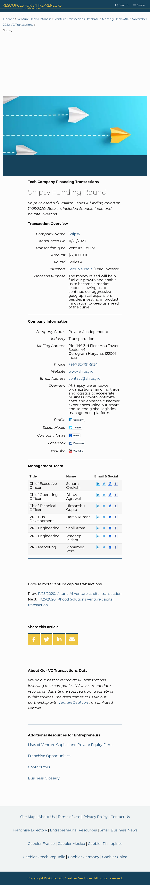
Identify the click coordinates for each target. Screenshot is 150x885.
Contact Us (120, 817)
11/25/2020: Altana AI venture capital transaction (79, 594)
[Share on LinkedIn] (59, 639)
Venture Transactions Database (77, 19)
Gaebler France (41, 844)
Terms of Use (69, 817)
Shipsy (74, 234)
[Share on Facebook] (34, 639)
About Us (46, 817)
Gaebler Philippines (105, 844)
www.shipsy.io (81, 371)
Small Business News (119, 830)
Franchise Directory (30, 830)
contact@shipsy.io (84, 378)
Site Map (28, 817)
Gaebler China (114, 857)
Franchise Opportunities (49, 756)
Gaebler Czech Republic (44, 857)
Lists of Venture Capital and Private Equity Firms (70, 745)
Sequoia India (81, 269)
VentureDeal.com (73, 702)
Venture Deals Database (34, 19)
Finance (8, 19)
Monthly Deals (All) (115, 19)
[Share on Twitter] (46, 639)
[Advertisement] (75, 64)
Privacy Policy (95, 817)
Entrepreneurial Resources (73, 830)
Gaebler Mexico (71, 844)
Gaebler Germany (83, 857)
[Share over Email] (72, 639)
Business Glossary (44, 778)
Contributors (39, 767)
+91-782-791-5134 (83, 364)
